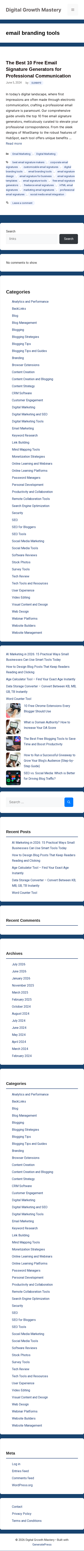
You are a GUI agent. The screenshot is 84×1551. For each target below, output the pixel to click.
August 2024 (20, 1013)
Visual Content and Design (30, 604)
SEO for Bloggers (24, 527)
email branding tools (40, 171)
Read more (14, 143)
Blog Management (24, 323)
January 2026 (21, 978)
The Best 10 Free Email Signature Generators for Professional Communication (38, 69)
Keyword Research (25, 435)
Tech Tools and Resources (30, 583)
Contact (17, 1507)
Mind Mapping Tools (26, 449)
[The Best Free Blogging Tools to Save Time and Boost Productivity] (13, 743)
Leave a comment (22, 203)
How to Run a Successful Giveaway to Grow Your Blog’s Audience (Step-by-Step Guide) (49, 760)
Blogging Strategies (25, 337)
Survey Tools (21, 569)
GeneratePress (42, 1544)
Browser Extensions (25, 365)
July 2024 (18, 1021)
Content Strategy (23, 386)
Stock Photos (21, 562)
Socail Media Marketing (28, 541)
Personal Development (27, 485)
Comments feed (23, 1478)
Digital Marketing (45, 153)
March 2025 (20, 992)
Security (17, 513)
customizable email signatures (41, 167)
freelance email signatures (39, 185)
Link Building (20, 442)
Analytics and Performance (30, 301)
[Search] (68, 802)
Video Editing (21, 597)
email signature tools (35, 180)
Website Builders (24, 625)
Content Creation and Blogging (32, 379)
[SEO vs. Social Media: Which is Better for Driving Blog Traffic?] (13, 778)
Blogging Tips (21, 344)
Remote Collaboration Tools (31, 499)
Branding (18, 358)
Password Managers (26, 478)
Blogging (18, 330)
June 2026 (19, 971)
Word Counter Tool (18, 699)
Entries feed (20, 1471)
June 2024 (19, 1028)
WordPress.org (22, 1485)
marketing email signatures (39, 189)
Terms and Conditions (27, 1521)
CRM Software (22, 393)
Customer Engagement (27, 400)
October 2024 (21, 1006)
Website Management (27, 633)
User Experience (23, 590)
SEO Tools (19, 534)
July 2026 (18, 964)
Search (10, 231)
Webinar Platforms (25, 618)
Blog (15, 316)
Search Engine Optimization (30, 506)
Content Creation (23, 372)
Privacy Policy (21, 1514)
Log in (16, 1464)
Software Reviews (24, 555)
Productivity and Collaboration (32, 492)
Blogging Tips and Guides (29, 351)
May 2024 (19, 1035)
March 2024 (20, 1049)
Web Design (20, 611)
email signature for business (36, 176)
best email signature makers (28, 162)
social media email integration (47, 194)
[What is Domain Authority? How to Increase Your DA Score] (13, 727)
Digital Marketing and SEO (29, 414)
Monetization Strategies (28, 456)
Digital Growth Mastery (33, 10)
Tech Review (20, 576)
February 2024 (22, 1056)
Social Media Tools (25, 548)
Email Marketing (21, 153)
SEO (15, 520)
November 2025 (23, 985)
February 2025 (22, 999)
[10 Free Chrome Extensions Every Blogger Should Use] (13, 710)
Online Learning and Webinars (32, 463)
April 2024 (19, 1042)
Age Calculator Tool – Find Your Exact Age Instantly (40, 679)
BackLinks (19, 309)
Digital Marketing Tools (28, 421)
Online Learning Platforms (29, 471)
